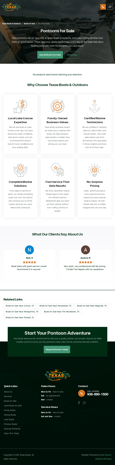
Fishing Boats (10, 415)
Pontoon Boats (10, 424)
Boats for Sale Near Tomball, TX (20, 317)
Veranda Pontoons (12, 428)
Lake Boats (9, 419)
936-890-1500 (103, 7)
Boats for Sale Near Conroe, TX (20, 305)
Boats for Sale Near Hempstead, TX (55, 305)
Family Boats (9, 410)
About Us (8, 391)
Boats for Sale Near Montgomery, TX (22, 311)
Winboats (107, 459)
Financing (72, 55)
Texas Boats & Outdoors (11, 24)
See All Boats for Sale (50, 55)
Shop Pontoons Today (57, 349)
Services (8, 396)
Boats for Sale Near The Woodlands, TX (61, 311)
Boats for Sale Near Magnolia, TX (92, 305)
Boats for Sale (29, 24)
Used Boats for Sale (13, 405)
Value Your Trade (11, 433)
